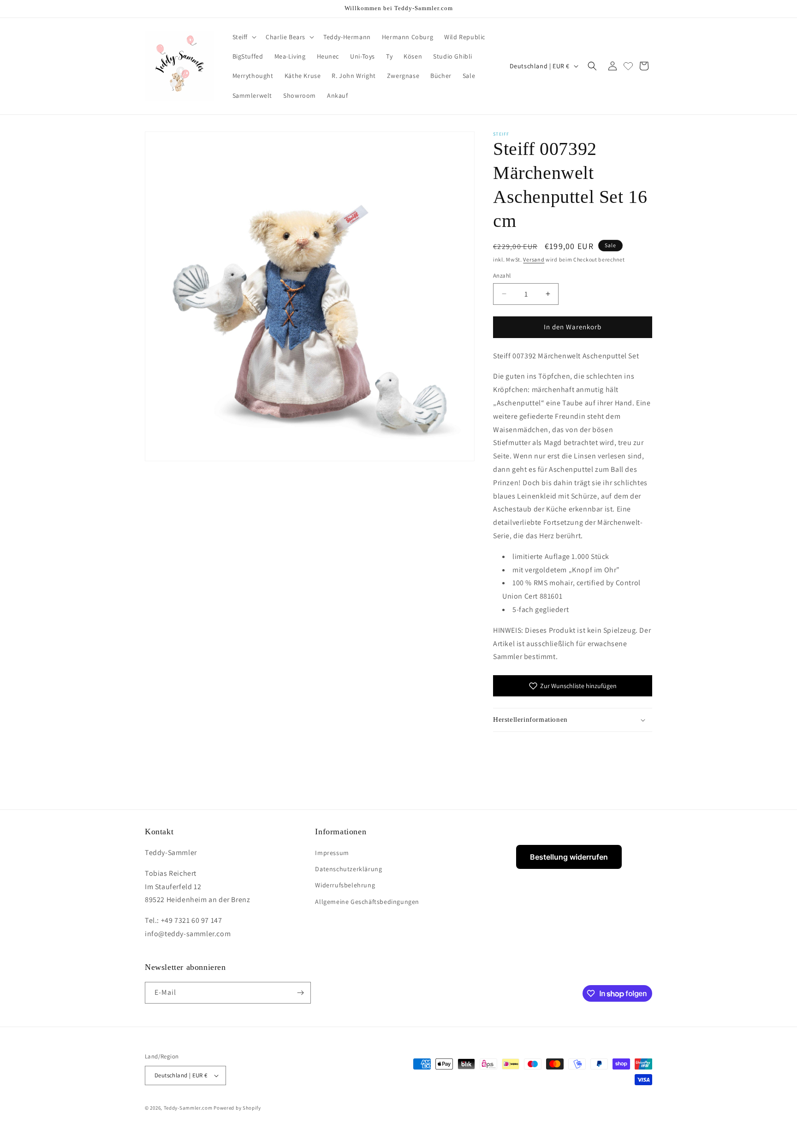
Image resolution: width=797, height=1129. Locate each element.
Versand (533, 259)
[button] (244, 37)
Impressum (332, 853)
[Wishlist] (628, 65)
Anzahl (502, 275)
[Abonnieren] (300, 993)
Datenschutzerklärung (348, 869)
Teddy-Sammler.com (188, 1108)
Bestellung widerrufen (569, 857)
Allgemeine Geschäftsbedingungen (367, 901)
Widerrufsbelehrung (345, 885)
